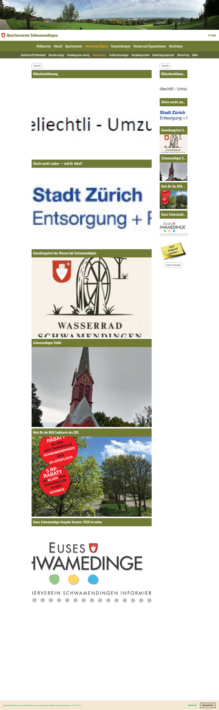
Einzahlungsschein (140, 55)
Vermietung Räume (96, 46)
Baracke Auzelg (56, 55)
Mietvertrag (183, 55)
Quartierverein (73, 46)
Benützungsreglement (163, 55)
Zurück (37, 65)
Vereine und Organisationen (149, 46)
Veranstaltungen (120, 46)
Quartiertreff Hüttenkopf (33, 55)
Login (213, 35)
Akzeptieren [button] (207, 705)
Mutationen (176, 46)
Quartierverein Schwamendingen (32, 35)
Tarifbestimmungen (118, 55)
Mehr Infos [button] (76, 705)
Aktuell (58, 46)
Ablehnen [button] (192, 705)
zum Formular (173, 265)
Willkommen (43, 46)
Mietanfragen (99, 55)
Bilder (195, 55)
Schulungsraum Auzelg (78, 55)
